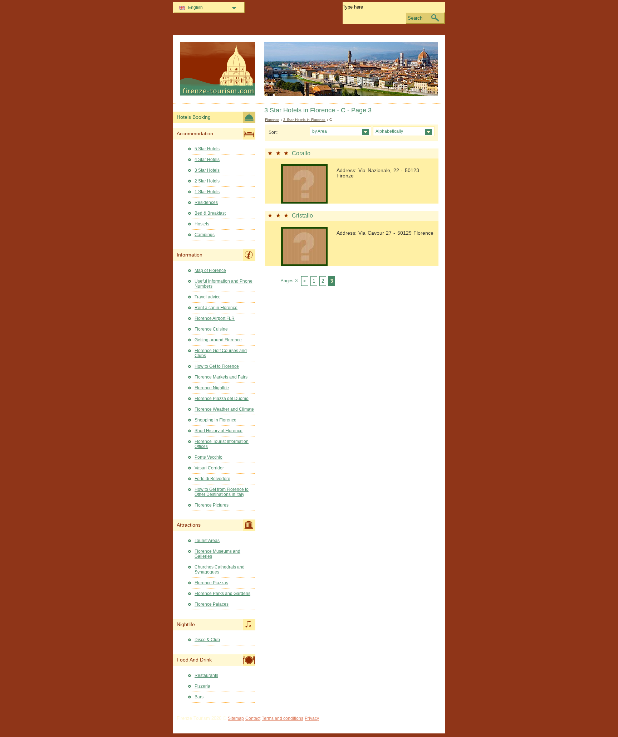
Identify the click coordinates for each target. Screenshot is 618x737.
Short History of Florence (218, 430)
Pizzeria (202, 686)
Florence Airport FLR (215, 318)
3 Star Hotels (207, 170)
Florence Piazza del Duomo (222, 398)
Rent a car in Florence (216, 307)
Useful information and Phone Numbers (223, 284)
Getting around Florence (218, 339)
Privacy (312, 718)
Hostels (202, 223)
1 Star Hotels (207, 191)
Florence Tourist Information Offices (222, 444)
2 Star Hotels (207, 181)
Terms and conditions (282, 718)
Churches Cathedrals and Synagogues (220, 570)
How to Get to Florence (217, 366)
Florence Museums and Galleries (217, 554)
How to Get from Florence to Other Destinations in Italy (222, 492)
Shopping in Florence (215, 420)
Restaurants (206, 675)
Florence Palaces (212, 604)
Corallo (301, 153)
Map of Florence (210, 270)
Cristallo (302, 216)
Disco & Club (207, 639)
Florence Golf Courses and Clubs (221, 353)
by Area (319, 131)
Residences (206, 202)
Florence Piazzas (211, 582)
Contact (252, 718)
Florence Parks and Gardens (222, 593)
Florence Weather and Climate (224, 409)
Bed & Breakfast (210, 213)
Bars (199, 696)
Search (415, 18)
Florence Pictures (212, 505)
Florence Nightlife (212, 387)
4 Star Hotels (207, 159)
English (195, 7)
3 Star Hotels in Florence (304, 120)
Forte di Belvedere (212, 478)
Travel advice (208, 296)
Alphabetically (389, 131)
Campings (205, 234)
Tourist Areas (207, 540)
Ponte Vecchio (208, 457)
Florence (272, 120)
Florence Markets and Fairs (221, 377)
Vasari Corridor (209, 467)
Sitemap (236, 718)
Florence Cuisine (211, 329)
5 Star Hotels (207, 148)
